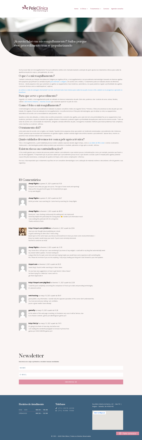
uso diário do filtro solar (96, 143)
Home (76, 9)
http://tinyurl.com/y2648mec (39, 228)
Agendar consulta (117, 9)
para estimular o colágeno (58, 82)
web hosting (33, 295)
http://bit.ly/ (33, 323)
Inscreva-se (71, 382)
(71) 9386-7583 (65, 410)
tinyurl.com (32, 264)
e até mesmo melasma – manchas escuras (37, 102)
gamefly (31, 310)
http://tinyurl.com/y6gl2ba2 (39, 282)
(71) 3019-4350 (65, 408)
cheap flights (33, 183)
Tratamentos (94, 9)
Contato (106, 9)
